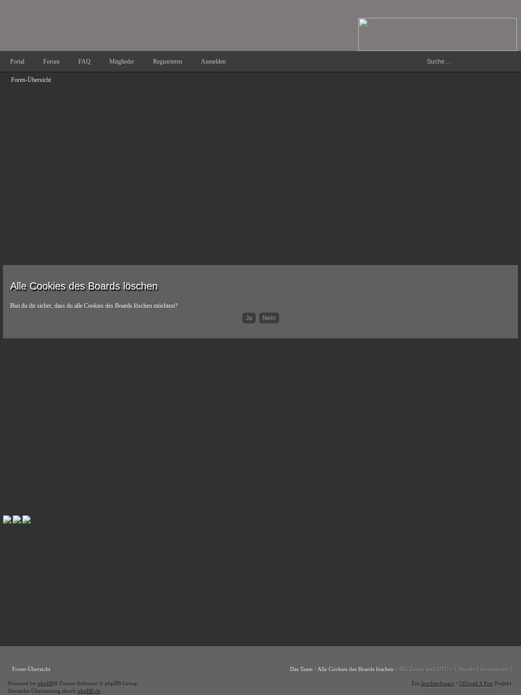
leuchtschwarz (437, 683)
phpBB (46, 683)
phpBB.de (89, 691)
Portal (17, 61)
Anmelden (213, 61)
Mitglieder (121, 61)
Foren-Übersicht (31, 79)
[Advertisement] (260, 159)
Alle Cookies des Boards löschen (355, 669)
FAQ (84, 61)
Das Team (301, 669)
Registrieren (167, 61)
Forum (51, 61)
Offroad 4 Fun (476, 683)
